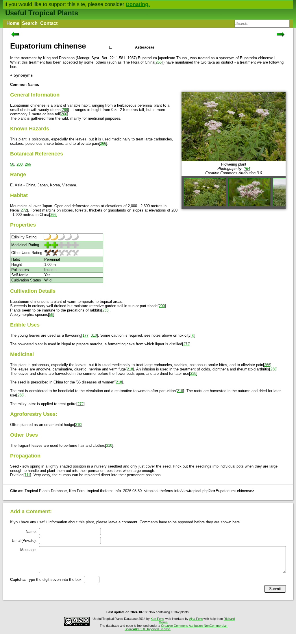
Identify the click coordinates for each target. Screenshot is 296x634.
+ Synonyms (21, 75)
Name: (31, 531)
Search (30, 23)
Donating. (138, 4)
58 (12, 164)
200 (19, 164)
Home (12, 23)
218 (130, 369)
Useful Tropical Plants (41, 13)
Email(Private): (24, 540)
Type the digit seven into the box (46, 579)
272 (24, 210)
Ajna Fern (196, 618)
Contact (49, 23)
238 (273, 369)
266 (159, 62)
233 (105, 310)
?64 (247, 168)
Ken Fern (157, 618)
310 (94, 335)
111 (27, 475)
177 (85, 335)
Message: (28, 550)
